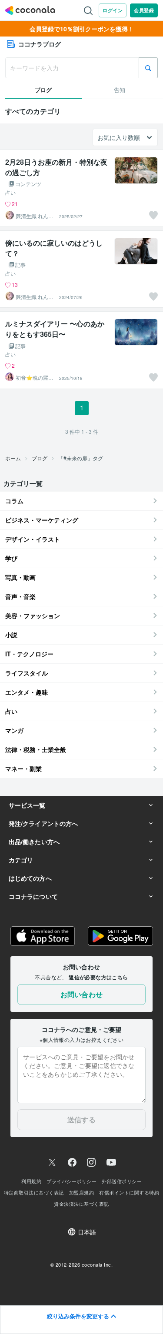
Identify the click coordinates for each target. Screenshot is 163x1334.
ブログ (39, 458)
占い (10, 192)
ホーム (13, 458)
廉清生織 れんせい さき (34, 216)
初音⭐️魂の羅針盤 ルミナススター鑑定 (34, 377)
